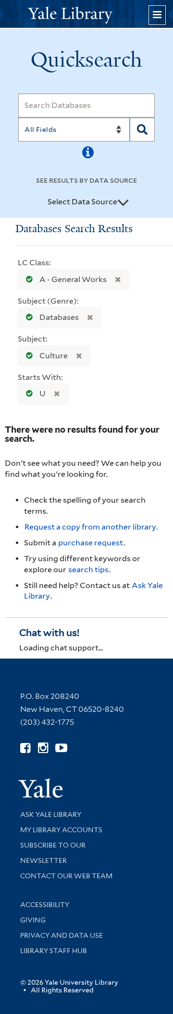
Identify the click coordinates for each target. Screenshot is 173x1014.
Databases (59, 317)
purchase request (90, 542)
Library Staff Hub (53, 951)
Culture (53, 355)
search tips (88, 569)
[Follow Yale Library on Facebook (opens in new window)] (25, 748)
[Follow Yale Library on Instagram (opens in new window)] (43, 748)
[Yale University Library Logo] (86, 14)
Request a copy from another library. (91, 526)
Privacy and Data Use (61, 935)
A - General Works (73, 279)
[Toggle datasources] (123, 202)
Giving (33, 920)
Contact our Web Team (66, 876)
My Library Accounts (61, 830)
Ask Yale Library (50, 814)
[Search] (142, 129)
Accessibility (44, 904)
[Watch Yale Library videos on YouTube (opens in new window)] (61, 748)
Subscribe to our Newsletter (53, 852)
